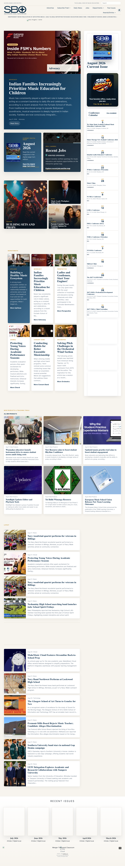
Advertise (50, 8)
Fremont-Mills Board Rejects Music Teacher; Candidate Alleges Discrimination (50, 724)
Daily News (78, 8)
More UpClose (15, 308)
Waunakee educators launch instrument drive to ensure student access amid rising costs (21, 452)
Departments (97, 8)
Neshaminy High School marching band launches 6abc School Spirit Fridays (52, 605)
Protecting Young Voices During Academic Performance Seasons (49, 559)
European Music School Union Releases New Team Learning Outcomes (98, 502)
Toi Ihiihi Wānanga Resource (58, 499)
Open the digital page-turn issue (29, 165)
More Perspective (64, 311)
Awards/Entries (108, 13)
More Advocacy (40, 320)
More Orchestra (63, 381)
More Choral (15, 387)
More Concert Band (41, 384)
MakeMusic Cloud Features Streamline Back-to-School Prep (52, 656)
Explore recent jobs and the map (58, 168)
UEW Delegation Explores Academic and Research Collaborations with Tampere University (48, 769)
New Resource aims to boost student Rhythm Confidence (61, 451)
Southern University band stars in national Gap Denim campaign (51, 746)
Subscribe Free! (63, 8)
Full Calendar (111, 113)
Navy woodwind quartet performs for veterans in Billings (52, 537)
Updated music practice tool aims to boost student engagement (101, 451)
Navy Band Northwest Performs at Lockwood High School (50, 680)
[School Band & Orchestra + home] (15, 10)
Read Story (14, 123)
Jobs (87, 8)
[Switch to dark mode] (119, 10)
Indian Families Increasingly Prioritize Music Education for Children (37, 88)
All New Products (10, 414)
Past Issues (111, 8)
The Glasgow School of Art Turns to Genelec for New (52, 702)
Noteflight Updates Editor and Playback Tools (19, 500)
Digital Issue (17, 841)
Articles (9, 841)
